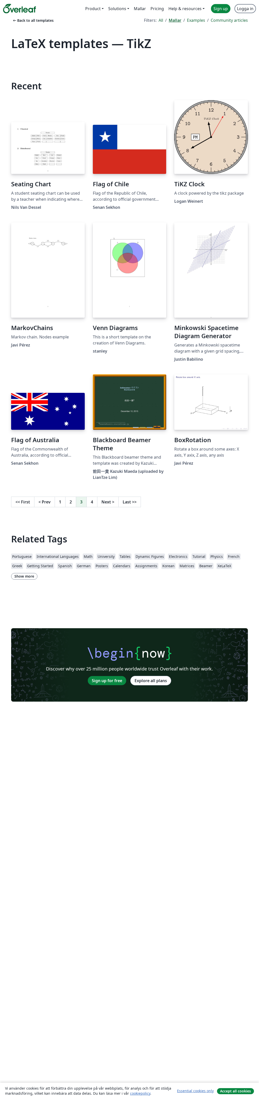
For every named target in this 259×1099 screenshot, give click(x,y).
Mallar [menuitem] (140, 8)
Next (107, 502)
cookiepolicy (140, 1093)
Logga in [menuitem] (245, 8)
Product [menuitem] (93, 8)
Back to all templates (33, 20)
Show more (24, 576)
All (161, 20)
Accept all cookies (235, 1091)
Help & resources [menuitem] (185, 8)
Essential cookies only (195, 1090)
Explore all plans (151, 680)
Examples (196, 20)
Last (130, 502)
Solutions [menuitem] (117, 8)
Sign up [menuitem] (220, 8)
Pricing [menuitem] (157, 8)
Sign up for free (107, 680)
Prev (44, 502)
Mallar (175, 20)
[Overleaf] (19, 8)
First (22, 502)
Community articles (229, 20)
